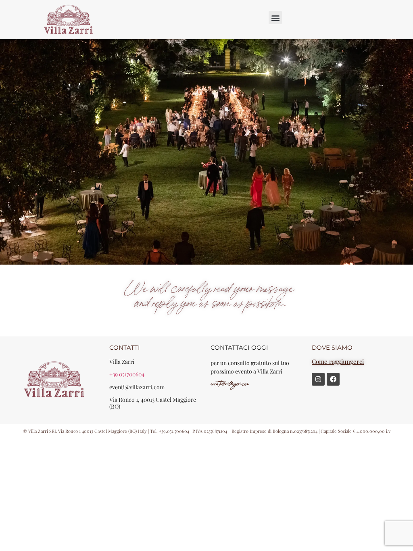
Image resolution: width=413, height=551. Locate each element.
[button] (275, 17)
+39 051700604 (126, 374)
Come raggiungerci (338, 361)
